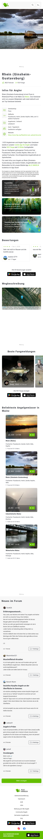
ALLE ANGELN (34, 165)
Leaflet (4, 307)
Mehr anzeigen (21, 781)
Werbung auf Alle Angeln (21, 809)
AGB (21, 802)
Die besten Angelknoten (21, 815)
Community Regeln (21, 812)
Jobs (21, 805)
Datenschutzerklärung (21, 795)
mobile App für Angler (22, 145)
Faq (21, 818)
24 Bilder (21, 147)
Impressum (21, 799)
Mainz (27, 97)
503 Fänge (10, 147)
